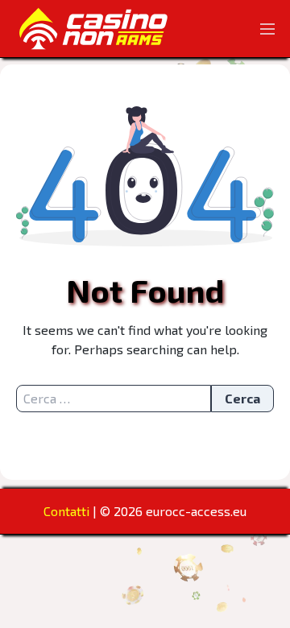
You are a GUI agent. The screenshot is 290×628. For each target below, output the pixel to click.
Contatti (66, 511)
